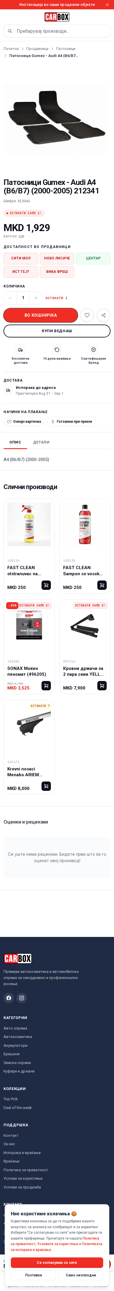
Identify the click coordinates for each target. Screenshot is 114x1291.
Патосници (65, 48)
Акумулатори (15, 1045)
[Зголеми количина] (36, 298)
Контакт (11, 1135)
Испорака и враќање (22, 1152)
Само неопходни (81, 1275)
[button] (57, 117)
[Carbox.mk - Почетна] (57, 17)
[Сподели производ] (103, 315)
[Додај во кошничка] (46, 585)
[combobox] (57, 31)
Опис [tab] (15, 442)
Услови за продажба (22, 1187)
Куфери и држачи (19, 1071)
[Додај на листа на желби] (87, 315)
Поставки (33, 1275)
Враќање (11, 1161)
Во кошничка (41, 315)
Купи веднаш (57, 331)
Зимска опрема (17, 1062)
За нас (9, 1144)
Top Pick (11, 1099)
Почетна (11, 48)
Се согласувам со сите (57, 1263)
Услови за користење (23, 1178)
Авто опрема (15, 1028)
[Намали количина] (10, 298)
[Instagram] (21, 998)
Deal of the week (18, 1107)
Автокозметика (18, 1036)
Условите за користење (57, 1244)
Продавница (37, 48)
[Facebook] (9, 998)
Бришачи (12, 1054)
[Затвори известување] (107, 4)
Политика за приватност (26, 1170)
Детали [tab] (41, 442)
